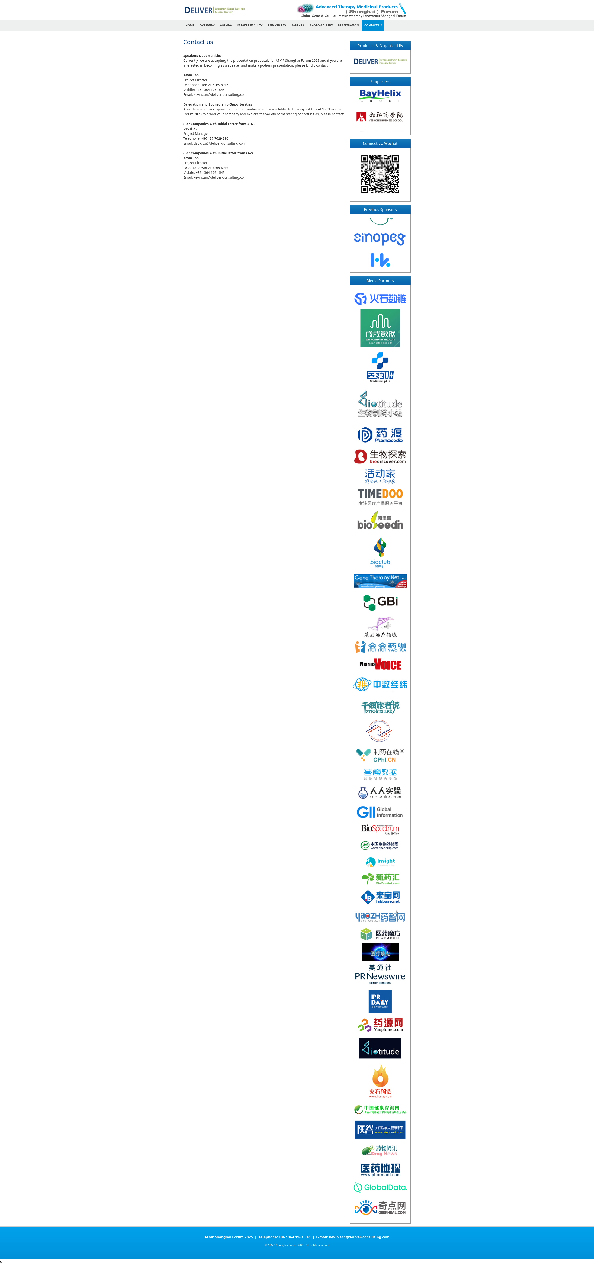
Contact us (373, 25)
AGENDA (226, 25)
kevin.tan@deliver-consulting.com (220, 94)
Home (190, 25)
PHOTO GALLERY (321, 25)
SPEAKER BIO (277, 25)
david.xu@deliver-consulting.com (220, 143)
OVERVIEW (207, 25)
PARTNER (297, 25)
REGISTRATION (348, 25)
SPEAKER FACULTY (249, 25)
